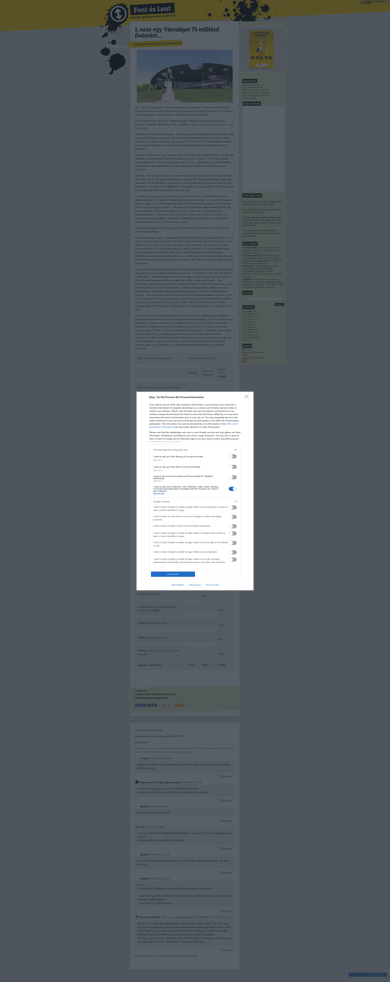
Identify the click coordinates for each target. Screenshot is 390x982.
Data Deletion (177, 585)
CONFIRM (173, 574)
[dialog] (195, 491)
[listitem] (195, 449)
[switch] (233, 456)
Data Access (195, 585)
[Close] (248, 397)
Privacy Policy (212, 585)
